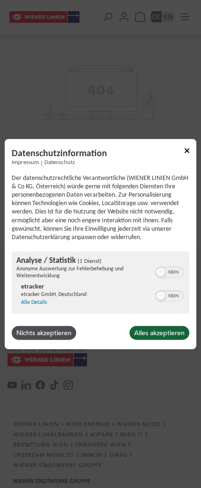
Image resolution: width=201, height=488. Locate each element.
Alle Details (34, 302)
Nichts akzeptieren (44, 333)
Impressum (25, 162)
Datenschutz (59, 162)
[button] (161, 272)
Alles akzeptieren (159, 333)
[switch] (169, 271)
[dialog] (100, 244)
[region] (100, 283)
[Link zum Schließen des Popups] (187, 152)
